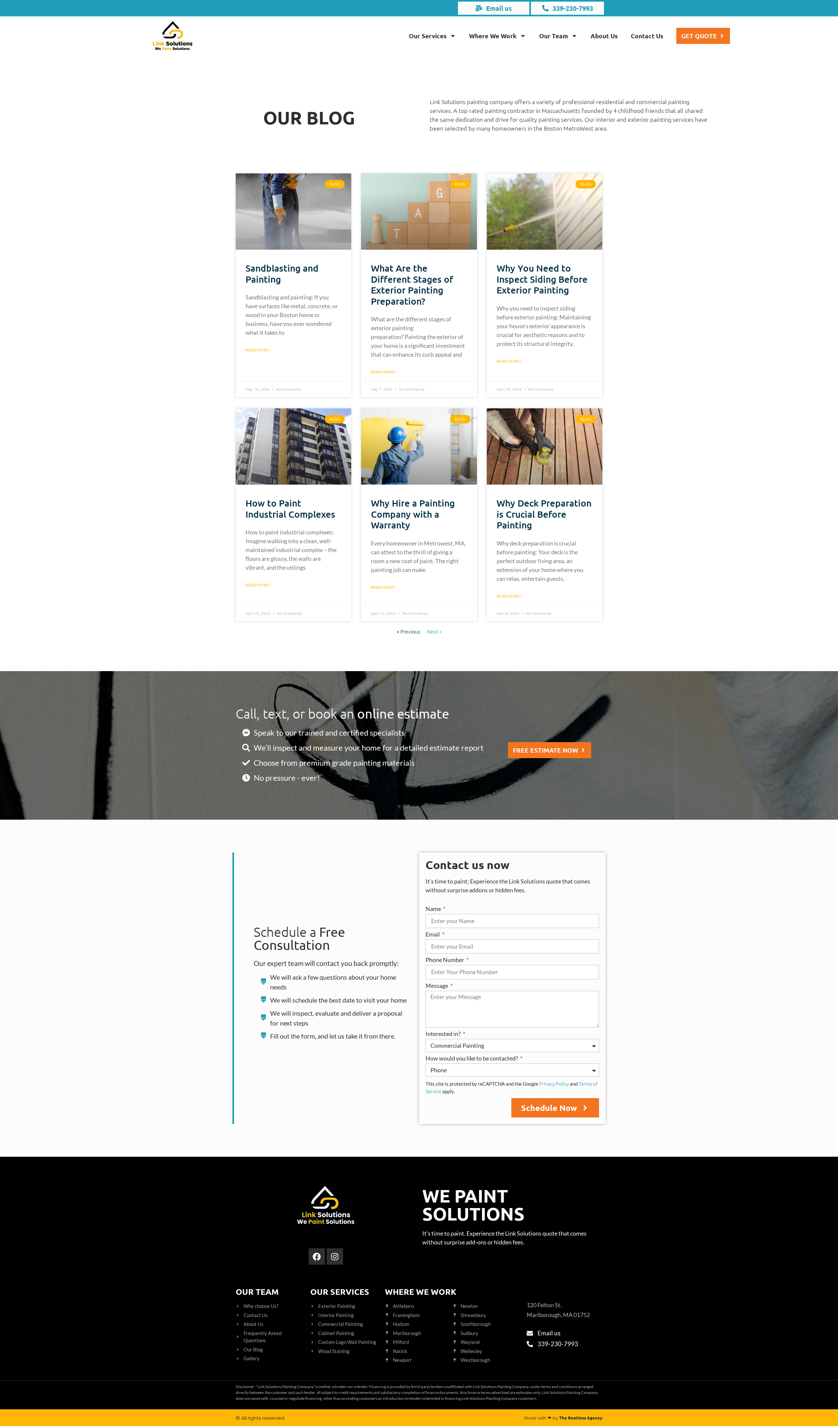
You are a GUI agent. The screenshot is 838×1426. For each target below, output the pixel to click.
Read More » (258, 350)
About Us (604, 36)
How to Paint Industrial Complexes (290, 508)
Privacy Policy (554, 1083)
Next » (434, 631)
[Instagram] (335, 1256)
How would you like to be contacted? (472, 1058)
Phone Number (445, 960)
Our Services (427, 36)
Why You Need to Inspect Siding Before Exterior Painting (542, 278)
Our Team (553, 36)
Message (437, 986)
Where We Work (493, 36)
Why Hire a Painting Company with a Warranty (413, 513)
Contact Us (647, 36)
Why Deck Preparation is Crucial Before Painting (544, 513)
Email (433, 934)
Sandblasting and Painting (282, 273)
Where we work (420, 1291)
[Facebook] (317, 1256)
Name (434, 909)
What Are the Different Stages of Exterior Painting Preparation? (412, 284)
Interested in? (444, 1034)
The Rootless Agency (580, 1417)
